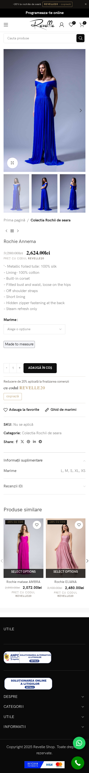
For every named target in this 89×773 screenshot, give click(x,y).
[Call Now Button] (77, 762)
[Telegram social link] (40, 442)
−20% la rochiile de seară (27, 4)
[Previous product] (6, 231)
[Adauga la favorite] (37, 525)
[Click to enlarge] (12, 163)
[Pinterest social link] (28, 442)
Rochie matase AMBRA (23, 582)
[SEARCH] (80, 38)
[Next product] (18, 231)
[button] (8, 110)
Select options (23, 572)
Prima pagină (14, 220)
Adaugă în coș (40, 368)
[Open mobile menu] (6, 24)
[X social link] (22, 442)
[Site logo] (42, 24)
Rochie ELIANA (65, 582)
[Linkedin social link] (34, 442)
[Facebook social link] (16, 442)
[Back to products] (12, 231)
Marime (10, 320)
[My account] (61, 24)
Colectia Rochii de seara (50, 220)
